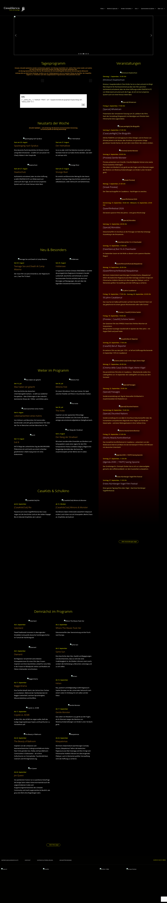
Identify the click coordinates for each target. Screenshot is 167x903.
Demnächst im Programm (53, 611)
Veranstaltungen (128, 63)
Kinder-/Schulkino (126, 8)
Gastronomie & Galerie (147, 8)
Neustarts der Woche (53, 123)
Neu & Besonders (53, 249)
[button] (83, 35)
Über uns (160, 8)
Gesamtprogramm (65, 860)
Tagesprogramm (53, 63)
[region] (83, 35)
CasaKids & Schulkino (53, 491)
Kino (136, 8)
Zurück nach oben (159, 860)
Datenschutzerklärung (45, 860)
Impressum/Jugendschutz (9, 860)
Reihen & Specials (112, 8)
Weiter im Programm (53, 370)
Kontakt (28, 860)
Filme (102, 8)
